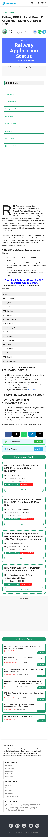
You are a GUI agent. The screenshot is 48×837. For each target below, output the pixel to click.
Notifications (10, 12)
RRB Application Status (32, 424)
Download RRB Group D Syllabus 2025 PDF (21, 716)
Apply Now (41, 652)
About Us (8, 785)
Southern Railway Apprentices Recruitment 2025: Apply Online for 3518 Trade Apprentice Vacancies (23, 536)
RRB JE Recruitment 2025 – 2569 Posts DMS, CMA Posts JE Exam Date (22, 502)
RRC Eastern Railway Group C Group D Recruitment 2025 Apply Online (19, 706)
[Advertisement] (24, 180)
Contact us (8, 788)
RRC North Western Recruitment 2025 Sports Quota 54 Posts (22, 569)
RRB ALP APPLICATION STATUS (14, 424)
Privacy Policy (9, 793)
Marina (13, 31)
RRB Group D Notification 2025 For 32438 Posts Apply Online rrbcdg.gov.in (22, 647)
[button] (32, 3)
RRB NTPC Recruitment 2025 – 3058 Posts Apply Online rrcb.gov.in (21, 468)
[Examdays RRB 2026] (8, 3)
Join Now (38, 441)
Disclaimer (8, 791)
